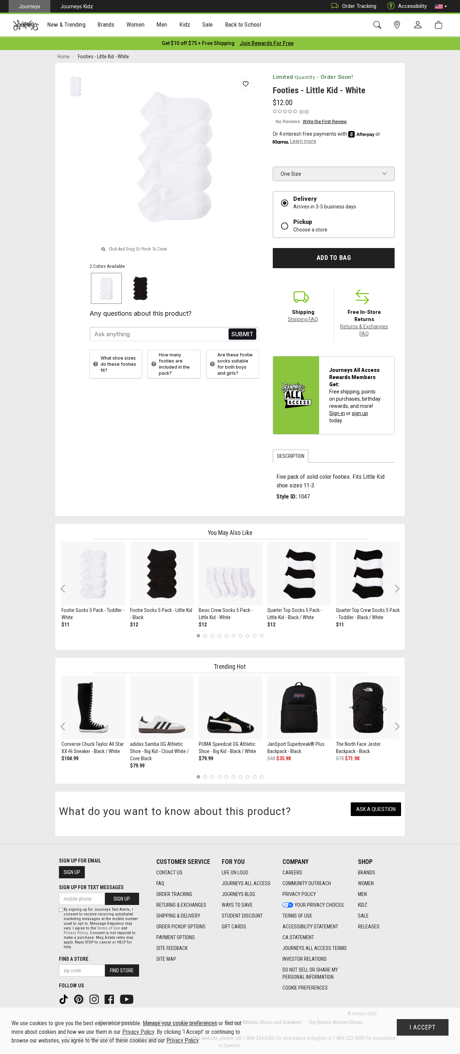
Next (395, 588)
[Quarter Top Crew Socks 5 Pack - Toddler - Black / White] (368, 573)
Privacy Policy (299, 894)
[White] (106, 288)
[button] (440, 6)
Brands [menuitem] (105, 24)
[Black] (140, 288)
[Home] (25, 25)
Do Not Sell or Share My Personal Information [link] (310, 973)
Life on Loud (235, 872)
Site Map (166, 959)
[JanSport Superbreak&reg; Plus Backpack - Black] (299, 707)
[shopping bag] (440, 25)
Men (362, 894)
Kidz (362, 905)
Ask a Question (376, 809)
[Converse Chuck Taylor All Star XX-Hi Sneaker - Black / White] (93, 707)
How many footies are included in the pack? (174, 364)
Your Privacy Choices (319, 905)
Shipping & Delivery (178, 916)
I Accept (423, 1027)
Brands (366, 872)
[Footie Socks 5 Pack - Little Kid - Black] (162, 573)
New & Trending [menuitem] (66, 24)
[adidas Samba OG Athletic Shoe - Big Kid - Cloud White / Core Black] (162, 707)
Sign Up (72, 872)
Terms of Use (297, 916)
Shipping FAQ (303, 319)
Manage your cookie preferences (180, 1023)
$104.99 (69, 758)
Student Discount (242, 916)
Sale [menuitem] (207, 24)
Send (242, 334)
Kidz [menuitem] (184, 24)
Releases (369, 926)
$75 (340, 758)
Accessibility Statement (310, 926)
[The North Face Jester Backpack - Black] (368, 707)
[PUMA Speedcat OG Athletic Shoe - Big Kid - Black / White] (230, 707)
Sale (363, 916)
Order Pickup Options (181, 926)
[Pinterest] (79, 999)
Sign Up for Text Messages (91, 887)
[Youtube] (127, 999)
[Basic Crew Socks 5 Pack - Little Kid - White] (230, 573)
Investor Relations (304, 959)
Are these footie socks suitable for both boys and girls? (235, 364)
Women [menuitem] (135, 24)
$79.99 (137, 766)
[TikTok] (64, 999)
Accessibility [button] (412, 6)
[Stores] (398, 25)
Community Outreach (306, 883)
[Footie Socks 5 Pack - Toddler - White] (93, 573)
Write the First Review (325, 121)
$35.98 (283, 758)
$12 (134, 624)
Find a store (73, 959)
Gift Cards (234, 926)
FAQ (160, 883)
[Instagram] (94, 999)
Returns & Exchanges (181, 905)
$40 (271, 758)
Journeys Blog (238, 894)
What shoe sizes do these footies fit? (118, 364)
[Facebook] (110, 999)
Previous (67, 591)
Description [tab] (290, 456)
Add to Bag (334, 257)
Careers (292, 872)
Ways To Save (237, 905)
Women (366, 883)
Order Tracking (359, 6)
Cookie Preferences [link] (305, 988)
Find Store (122, 970)
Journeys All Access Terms (314, 948)
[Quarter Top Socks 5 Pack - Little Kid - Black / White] (299, 573)
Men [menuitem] (161, 24)
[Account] (419, 25)
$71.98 (352, 758)
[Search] (378, 25)
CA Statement (298, 937)
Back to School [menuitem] (243, 24)
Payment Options (175, 937)
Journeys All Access (246, 883)
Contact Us (169, 872)
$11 (65, 624)
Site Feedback (172, 948)
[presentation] (66, 25)
